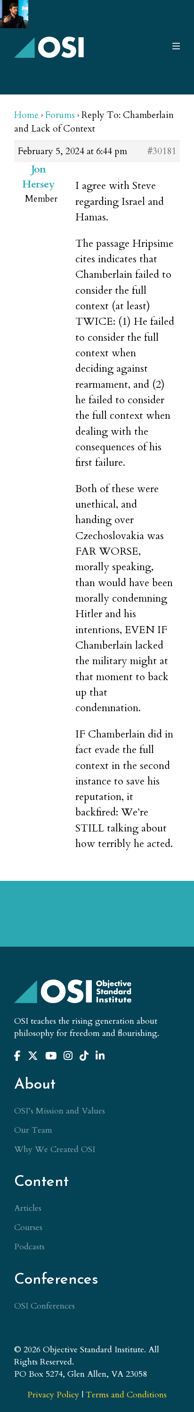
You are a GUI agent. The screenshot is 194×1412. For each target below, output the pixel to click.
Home (26, 115)
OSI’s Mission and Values (59, 1111)
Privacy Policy (53, 1395)
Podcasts (29, 1247)
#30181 (161, 151)
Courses (28, 1227)
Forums (60, 115)
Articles (27, 1208)
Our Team (33, 1130)
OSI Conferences (44, 1306)
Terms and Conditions (126, 1395)
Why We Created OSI (54, 1149)
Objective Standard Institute (49, 47)
